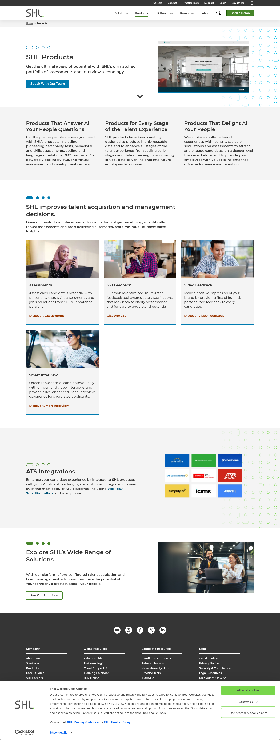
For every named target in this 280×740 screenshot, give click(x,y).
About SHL (33, 658)
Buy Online (238, 3)
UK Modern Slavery (212, 678)
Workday (115, 489)
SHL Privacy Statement (83, 722)
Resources (187, 13)
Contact (172, 3)
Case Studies (35, 673)
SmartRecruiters (40, 493)
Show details (58, 732)
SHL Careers (34, 678)
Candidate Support (156, 658)
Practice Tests (191, 3)
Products (141, 13)
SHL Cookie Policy (117, 722)
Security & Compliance (215, 668)
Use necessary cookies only (248, 712)
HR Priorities (164, 13)
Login (223, 3)
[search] (220, 13)
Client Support (95, 668)
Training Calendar (96, 673)
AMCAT (148, 678)
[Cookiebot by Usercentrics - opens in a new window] (24, 732)
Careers (157, 3)
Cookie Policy (208, 658)
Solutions (121, 13)
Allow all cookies (248, 690)
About (206, 13)
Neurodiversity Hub (155, 668)
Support (209, 3)
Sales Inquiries (94, 658)
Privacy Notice (209, 663)
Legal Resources (210, 673)
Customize (246, 701)
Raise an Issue (153, 663)
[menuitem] (121, 13)
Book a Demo (240, 13)
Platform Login (94, 663)
